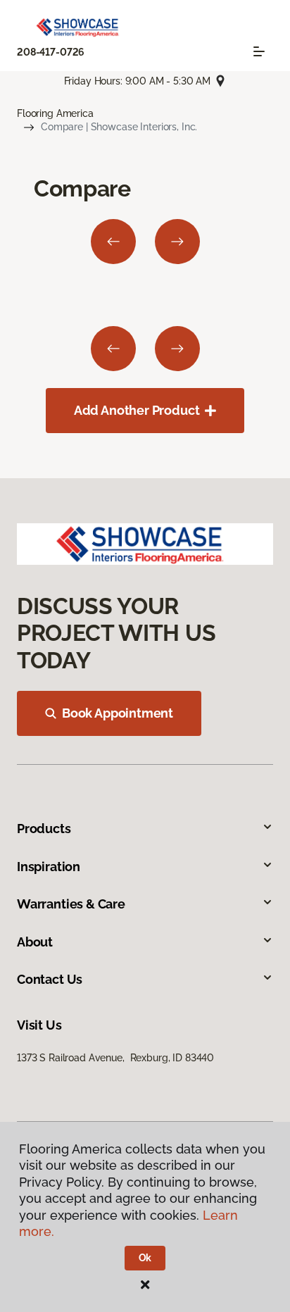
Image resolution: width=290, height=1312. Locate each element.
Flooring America (55, 113)
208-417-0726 (50, 52)
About (35, 942)
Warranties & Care (71, 903)
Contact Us (49, 979)
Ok (145, 1257)
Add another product (137, 410)
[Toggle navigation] (259, 51)
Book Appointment (117, 713)
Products (44, 828)
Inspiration (48, 866)
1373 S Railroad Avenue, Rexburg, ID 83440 (115, 1057)
